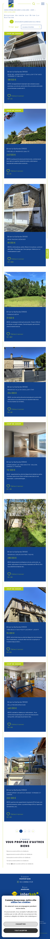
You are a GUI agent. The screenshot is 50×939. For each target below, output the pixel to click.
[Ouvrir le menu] (43, 3)
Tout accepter (21, 930)
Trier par (14, 27)
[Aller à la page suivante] (33, 831)
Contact (47, 254)
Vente (32, 10)
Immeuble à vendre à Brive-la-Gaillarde (18, 857)
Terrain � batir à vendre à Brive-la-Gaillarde (20, 864)
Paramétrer (21, 924)
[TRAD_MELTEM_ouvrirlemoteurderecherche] (33, 3)
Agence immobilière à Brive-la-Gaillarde (16, 10)
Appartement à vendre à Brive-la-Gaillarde (19, 854)
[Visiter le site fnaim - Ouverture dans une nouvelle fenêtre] (15, 893)
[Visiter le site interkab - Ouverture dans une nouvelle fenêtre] (29, 893)
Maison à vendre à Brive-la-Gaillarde (17, 851)
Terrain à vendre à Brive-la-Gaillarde (17, 860)
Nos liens (42, 923)
